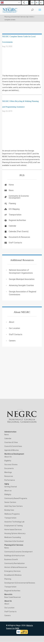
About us (7, 491)
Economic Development (13, 56)
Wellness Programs (12, 514)
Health (6, 128)
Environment (9, 121)
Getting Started (10, 487)
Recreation (8, 135)
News (11, 190)
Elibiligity (7, 494)
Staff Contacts (15, 243)
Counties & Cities (11, 442)
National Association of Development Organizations (21, 271)
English (7, 2)
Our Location (14, 328)
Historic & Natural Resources (15, 567)
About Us (8, 457)
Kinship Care (9, 510)
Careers (12, 341)
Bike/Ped (7, 50)
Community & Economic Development (19, 197)
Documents (9, 468)
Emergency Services (12, 571)
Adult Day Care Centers (13, 506)
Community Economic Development (18, 552)
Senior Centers (10, 502)
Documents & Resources (19, 237)
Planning (7, 131)
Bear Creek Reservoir (12, 597)
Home (11, 185)
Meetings (8, 472)
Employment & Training (13, 526)
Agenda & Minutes (11, 450)
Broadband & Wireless (13, 575)
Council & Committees (13, 446)
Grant (6, 125)
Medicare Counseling (12, 537)
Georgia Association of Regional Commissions (22, 293)
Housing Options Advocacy (14, 533)
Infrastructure (10, 60)
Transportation (10, 67)
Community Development (14, 53)
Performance (9, 480)
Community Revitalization (14, 563)
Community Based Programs (15, 498)
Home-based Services (13, 529)
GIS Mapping (14, 209)
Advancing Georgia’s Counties (21, 285)
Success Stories (10, 464)
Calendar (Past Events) (18, 231)
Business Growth (11, 559)
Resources (8, 476)
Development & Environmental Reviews (19, 583)
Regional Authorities (17, 220)
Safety (6, 63)
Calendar (12, 226)
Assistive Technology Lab (14, 522)
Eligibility (7, 461)
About (11, 322)
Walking (7, 70)
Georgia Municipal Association (21, 279)
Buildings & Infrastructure (14, 556)
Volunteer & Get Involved (13, 541)
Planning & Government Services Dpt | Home (18, 17)
